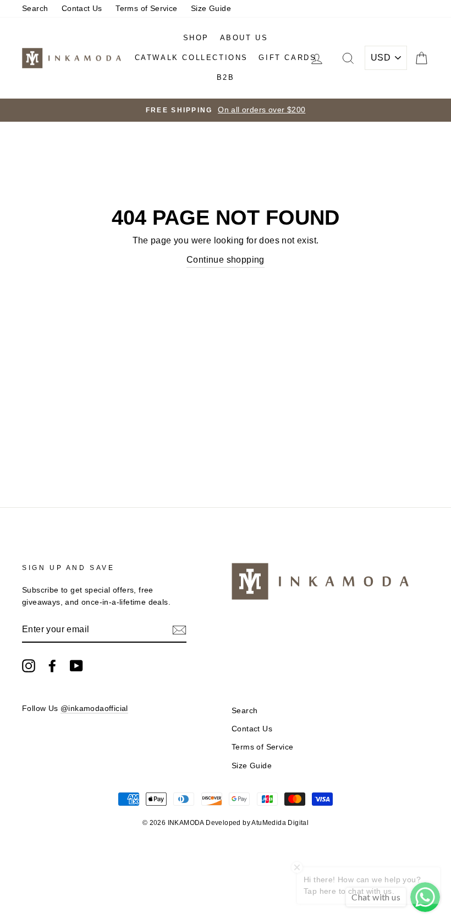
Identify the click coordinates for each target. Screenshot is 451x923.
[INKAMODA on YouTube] (76, 665)
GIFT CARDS (287, 57)
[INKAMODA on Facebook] (52, 665)
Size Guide (211, 8)
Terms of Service (146, 8)
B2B (226, 77)
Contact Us (82, 8)
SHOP (196, 38)
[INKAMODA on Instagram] (28, 665)
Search (35, 8)
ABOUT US (244, 38)
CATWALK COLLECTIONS (191, 57)
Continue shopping (225, 259)
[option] (225, 110)
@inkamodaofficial (94, 708)
